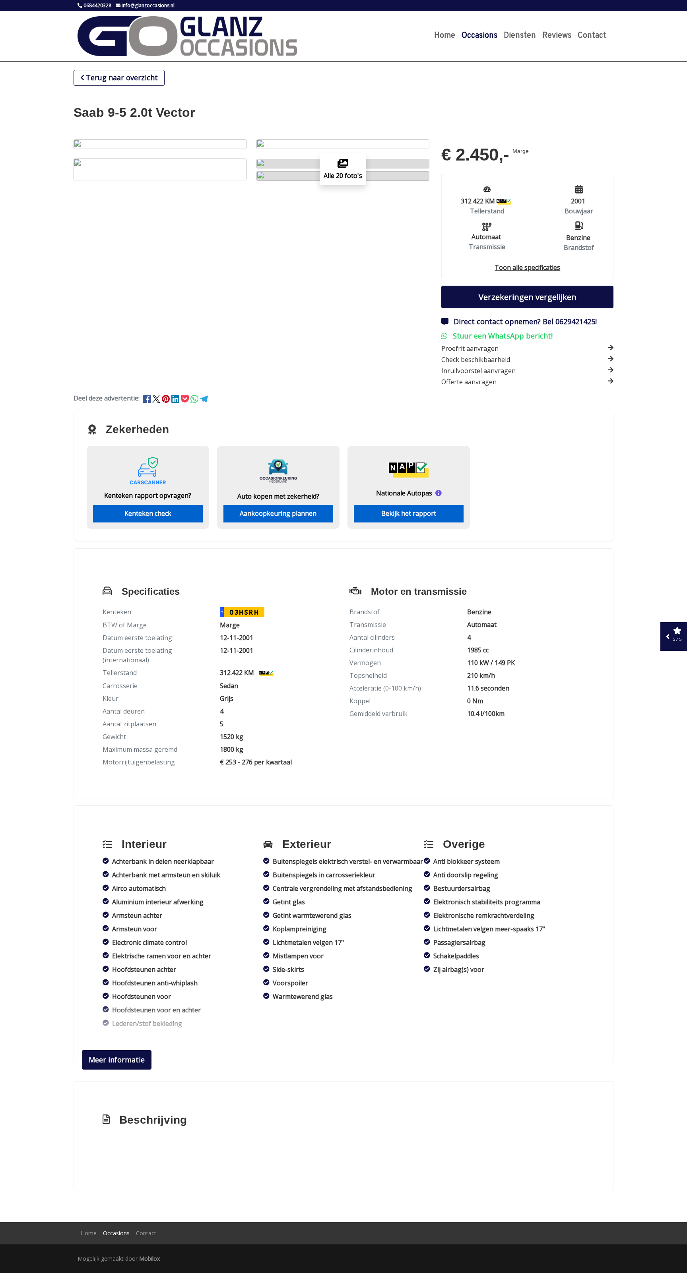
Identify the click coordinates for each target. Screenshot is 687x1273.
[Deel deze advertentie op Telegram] (204, 398)
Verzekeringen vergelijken (527, 297)
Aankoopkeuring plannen (278, 513)
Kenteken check (147, 513)
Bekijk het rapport (408, 513)
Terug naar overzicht (122, 77)
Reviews (556, 36)
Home (444, 36)
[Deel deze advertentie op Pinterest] (166, 398)
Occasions (479, 36)
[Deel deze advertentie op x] (156, 398)
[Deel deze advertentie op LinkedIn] (176, 398)
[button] (527, 267)
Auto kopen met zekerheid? (278, 496)
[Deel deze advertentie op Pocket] (185, 398)
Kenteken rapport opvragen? (147, 495)
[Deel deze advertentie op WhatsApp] (195, 398)
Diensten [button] (520, 36)
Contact (592, 36)
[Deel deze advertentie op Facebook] (147, 398)
